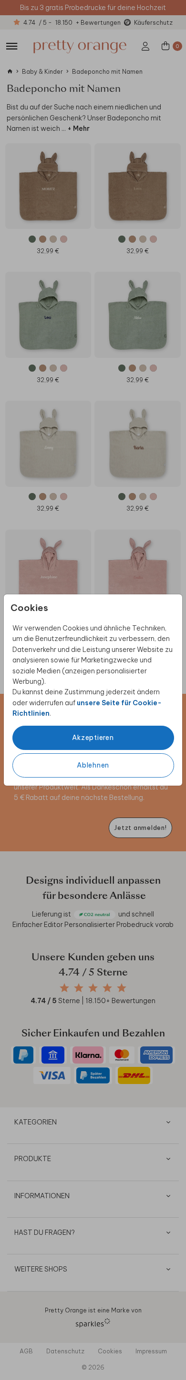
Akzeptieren (93, 737)
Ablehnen (93, 765)
